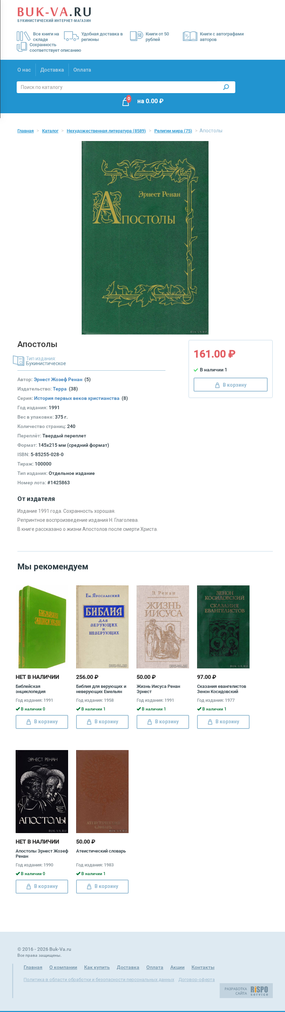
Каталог (50, 130)
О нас (24, 70)
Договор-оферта (196, 979)
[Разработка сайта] (246, 990)
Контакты (203, 967)
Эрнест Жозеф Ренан (59, 379)
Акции (177, 967)
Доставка (52, 70)
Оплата (82, 70)
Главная (25, 130)
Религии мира (173, 130)
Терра (61, 389)
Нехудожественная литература (106, 130)
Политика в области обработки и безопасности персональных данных (99, 979)
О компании (63, 967)
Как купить (97, 967)
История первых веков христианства (78, 398)
